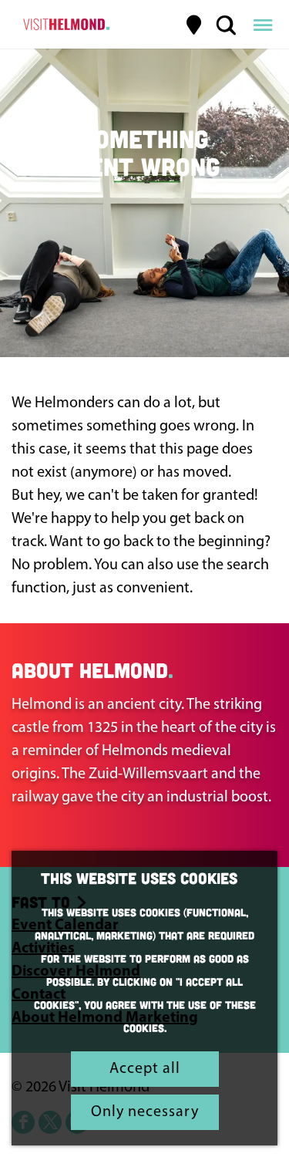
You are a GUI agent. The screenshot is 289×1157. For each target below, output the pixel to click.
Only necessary (145, 1112)
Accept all (144, 1069)
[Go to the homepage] (64, 24)
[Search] (226, 25)
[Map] (194, 25)
